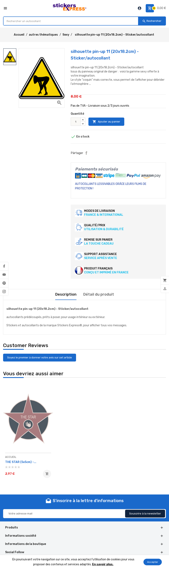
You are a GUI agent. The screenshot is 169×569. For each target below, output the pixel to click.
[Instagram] (4, 291)
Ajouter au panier (106, 122)
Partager (86, 153)
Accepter (152, 562)
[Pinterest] (4, 283)
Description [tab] (65, 294)
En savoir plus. (102, 564)
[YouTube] (4, 275)
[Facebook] (4, 266)
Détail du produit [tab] (98, 294)
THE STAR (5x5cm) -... (20, 462)
